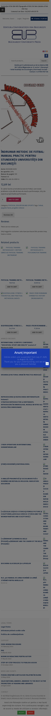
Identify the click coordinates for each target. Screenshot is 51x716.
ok (47, 363)
